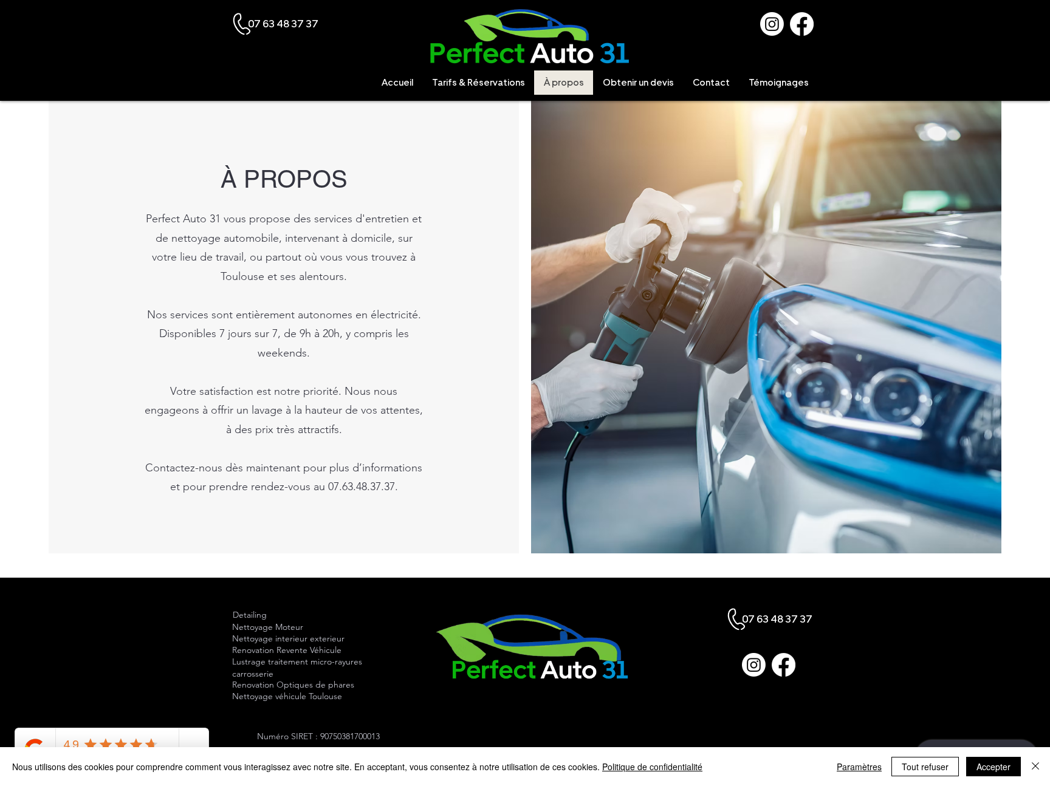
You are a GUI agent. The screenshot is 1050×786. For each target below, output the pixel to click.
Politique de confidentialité (652, 766)
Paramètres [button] (859, 766)
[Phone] (242, 24)
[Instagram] (772, 24)
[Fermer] (1035, 766)
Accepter (993, 766)
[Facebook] (802, 24)
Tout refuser (925, 766)
